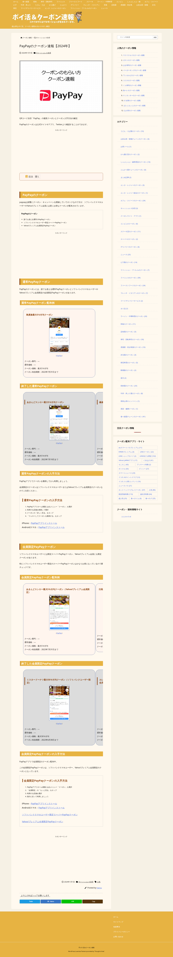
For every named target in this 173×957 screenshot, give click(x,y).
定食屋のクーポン (128, 332)
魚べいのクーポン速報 (131, 90)
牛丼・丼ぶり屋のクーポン (132, 393)
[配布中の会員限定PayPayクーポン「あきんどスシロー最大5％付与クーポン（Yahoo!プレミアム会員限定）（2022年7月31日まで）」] (59, 612)
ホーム (115, 917)
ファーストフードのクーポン (133, 285)
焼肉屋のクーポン (129, 386)
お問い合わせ (118, 936)
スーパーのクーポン (129, 239)
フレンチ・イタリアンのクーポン (134, 293)
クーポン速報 (27, 38)
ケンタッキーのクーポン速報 (134, 95)
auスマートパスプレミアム (130, 447)
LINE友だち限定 (148, 456)
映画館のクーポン (128, 370)
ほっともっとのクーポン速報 (134, 105)
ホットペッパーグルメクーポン (132, 490)
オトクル (124, 469)
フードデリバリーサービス (132, 301)
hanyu (99, 888)
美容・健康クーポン (129, 409)
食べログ (150, 498)
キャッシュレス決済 (43, 38)
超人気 (123, 498)
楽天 (123, 378)
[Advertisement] (61, 147)
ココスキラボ (126, 516)
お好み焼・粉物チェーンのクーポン (135, 139)
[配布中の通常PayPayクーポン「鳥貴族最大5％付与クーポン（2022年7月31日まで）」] (59, 334)
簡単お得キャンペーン (130, 401)
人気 (98, 882)
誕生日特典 (146, 494)
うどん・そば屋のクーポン (132, 131)
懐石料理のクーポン (129, 362)
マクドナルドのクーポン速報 (134, 55)
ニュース (126, 254)
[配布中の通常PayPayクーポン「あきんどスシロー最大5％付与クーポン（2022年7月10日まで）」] (59, 422)
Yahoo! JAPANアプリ (128, 460)
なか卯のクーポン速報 (132, 110)
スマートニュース (127, 473)
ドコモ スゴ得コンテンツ (130, 481)
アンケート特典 (144, 464)
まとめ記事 (126, 177)
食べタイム (136, 498)
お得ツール (126, 146)
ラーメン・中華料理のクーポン (134, 316)
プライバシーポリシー (121, 932)
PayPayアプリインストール (44, 523)
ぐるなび (148, 460)
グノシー (144, 469)
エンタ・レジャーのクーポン (132, 185)
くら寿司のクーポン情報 (132, 85)
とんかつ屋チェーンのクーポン (133, 170)
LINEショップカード (127, 456)
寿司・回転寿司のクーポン (132, 339)
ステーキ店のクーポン (130, 231)
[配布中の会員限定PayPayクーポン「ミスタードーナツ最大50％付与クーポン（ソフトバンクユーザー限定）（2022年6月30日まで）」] (59, 702)
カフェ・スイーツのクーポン (133, 200)
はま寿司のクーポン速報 (132, 65)
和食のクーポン (128, 324)
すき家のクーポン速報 (132, 100)
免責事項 (116, 927)
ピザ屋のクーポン (129, 262)
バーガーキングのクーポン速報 (134, 70)
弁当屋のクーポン (128, 355)
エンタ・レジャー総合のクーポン (134, 193)
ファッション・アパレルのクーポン (135, 270)
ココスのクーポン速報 (131, 80)
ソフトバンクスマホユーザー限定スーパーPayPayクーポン (50, 814)
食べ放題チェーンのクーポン (133, 416)
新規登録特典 (126, 494)
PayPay (59, 356)
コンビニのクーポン (129, 224)
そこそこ (124, 464)
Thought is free (99, 951)
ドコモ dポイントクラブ (129, 477)
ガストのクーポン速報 (131, 60)
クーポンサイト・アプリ (131, 216)
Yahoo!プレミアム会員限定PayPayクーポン (42, 821)
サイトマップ (118, 922)
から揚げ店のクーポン (130, 154)
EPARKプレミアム (126, 452)
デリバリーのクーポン (130, 247)
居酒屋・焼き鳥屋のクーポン (133, 347)
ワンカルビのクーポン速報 (133, 75)
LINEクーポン (147, 452)
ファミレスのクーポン (130, 278)
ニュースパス (125, 486)
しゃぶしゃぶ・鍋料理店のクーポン (135, 162)
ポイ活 (124, 308)
